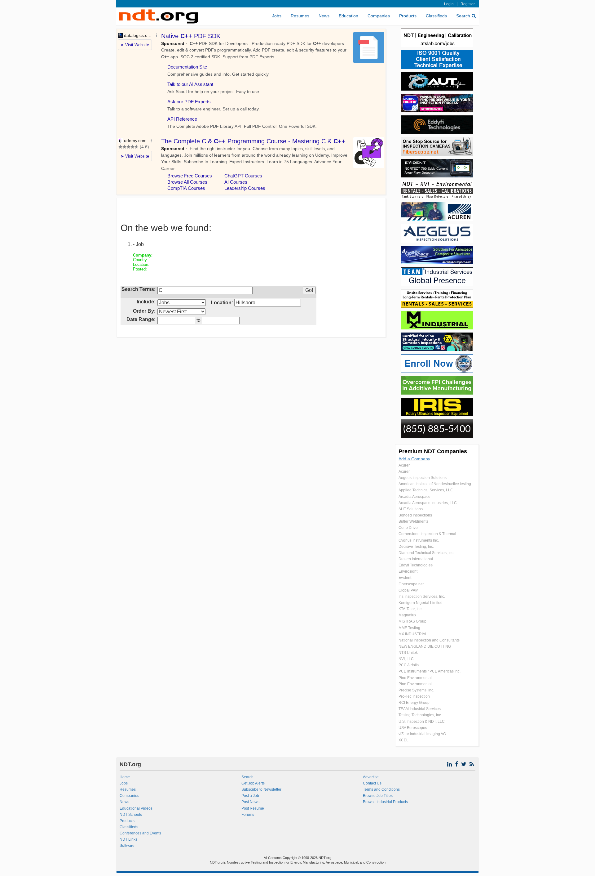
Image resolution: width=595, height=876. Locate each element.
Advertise (371, 777)
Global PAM (408, 590)
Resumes (300, 15)
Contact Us (372, 783)
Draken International (416, 559)
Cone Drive (408, 527)
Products (407, 15)
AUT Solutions (411, 509)
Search (463, 15)
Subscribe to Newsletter (261, 789)
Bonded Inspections (415, 515)
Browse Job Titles (378, 795)
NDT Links (128, 839)
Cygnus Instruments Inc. (419, 540)
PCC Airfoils (409, 665)
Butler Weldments (413, 521)
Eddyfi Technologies (416, 565)
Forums (247, 814)
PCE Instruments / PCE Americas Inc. (430, 671)
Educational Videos (136, 808)
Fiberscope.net (411, 584)
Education (348, 15)
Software (127, 845)
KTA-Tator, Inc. (410, 609)
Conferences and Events (140, 833)
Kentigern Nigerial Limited (421, 603)
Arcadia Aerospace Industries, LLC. (428, 503)
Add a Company (414, 458)
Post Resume (252, 808)
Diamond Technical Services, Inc (426, 553)
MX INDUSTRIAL (413, 634)
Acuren (405, 465)
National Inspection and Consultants (429, 640)
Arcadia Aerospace (414, 496)
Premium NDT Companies (433, 451)
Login (449, 4)
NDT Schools (131, 814)
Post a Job (250, 795)
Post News (250, 802)
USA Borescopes (413, 728)
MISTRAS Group (412, 621)
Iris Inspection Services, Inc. (422, 596)
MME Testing (409, 628)
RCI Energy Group (414, 702)
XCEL (403, 740)
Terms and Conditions (381, 789)
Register (468, 4)
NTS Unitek (408, 652)
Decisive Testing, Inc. (416, 546)
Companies (379, 15)
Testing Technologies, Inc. (420, 715)
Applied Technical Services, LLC (426, 490)
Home (125, 777)
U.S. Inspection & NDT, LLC (422, 721)
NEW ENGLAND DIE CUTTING (425, 646)
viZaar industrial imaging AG (422, 734)
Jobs (276, 15)
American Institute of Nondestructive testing (435, 484)
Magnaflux (407, 615)
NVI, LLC (406, 659)
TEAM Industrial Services (420, 709)
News (324, 15)
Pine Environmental (415, 678)
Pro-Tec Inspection (414, 696)
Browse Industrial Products (385, 802)
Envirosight (408, 571)
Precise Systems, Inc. (416, 690)
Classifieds (436, 15)
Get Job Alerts (253, 783)
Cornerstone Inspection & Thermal (427, 534)
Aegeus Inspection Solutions (423, 478)
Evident (405, 577)
